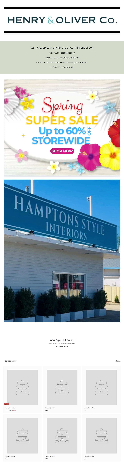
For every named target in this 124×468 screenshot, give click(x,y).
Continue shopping (62, 346)
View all (118, 361)
